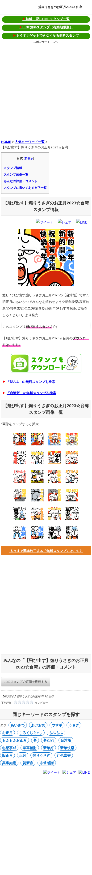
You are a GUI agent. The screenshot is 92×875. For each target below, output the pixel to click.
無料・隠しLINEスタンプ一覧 (46, 19)
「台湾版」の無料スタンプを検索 (31, 393)
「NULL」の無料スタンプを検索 (31, 382)
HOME (6, 142)
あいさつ (18, 725)
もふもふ (56, 733)
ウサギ (57, 725)
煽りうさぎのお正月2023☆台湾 (60, 7)
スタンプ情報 (13, 168)
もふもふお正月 (14, 740)
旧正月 (7, 755)
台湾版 (66, 740)
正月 (22, 755)
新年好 (48, 748)
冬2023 (48, 740)
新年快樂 (67, 748)
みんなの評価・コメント (21, 181)
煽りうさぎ (41, 755)
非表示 (29, 158)
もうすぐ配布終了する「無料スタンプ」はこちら (46, 551)
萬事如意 (9, 763)
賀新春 (28, 763)
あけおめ (38, 725)
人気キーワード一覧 (30, 142)
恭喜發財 (30, 748)
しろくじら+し (30, 733)
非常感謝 (47, 763)
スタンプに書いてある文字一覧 (25, 188)
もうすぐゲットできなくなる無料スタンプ (46, 35)
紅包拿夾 (64, 755)
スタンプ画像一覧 (16, 174)
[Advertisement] (46, 91)
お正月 (7, 733)
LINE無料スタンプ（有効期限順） (46, 27)
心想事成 (9, 748)
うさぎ (74, 725)
